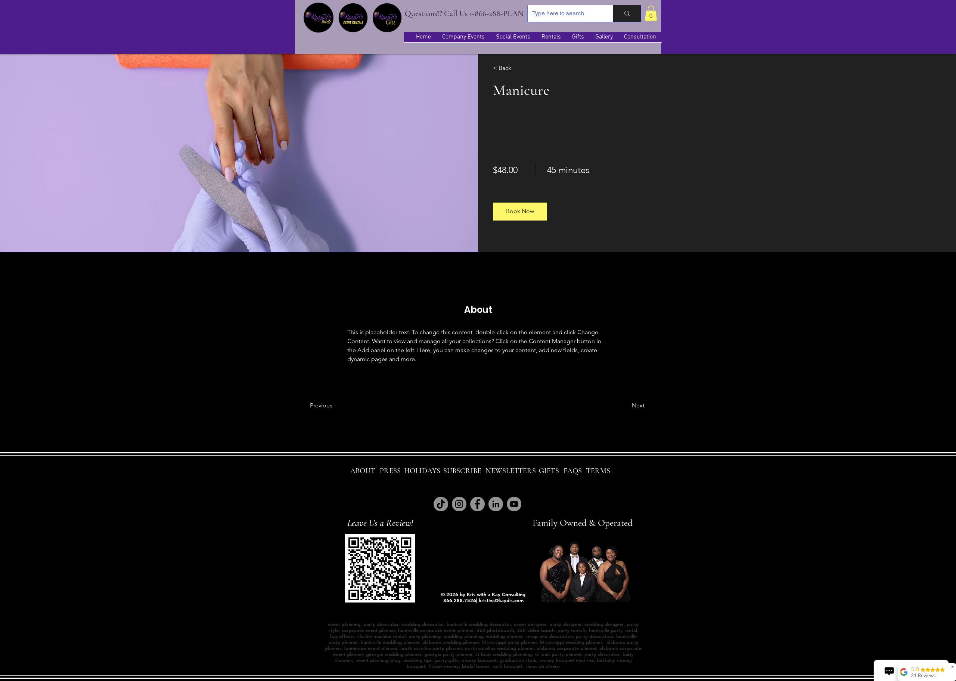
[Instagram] (459, 504)
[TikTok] (441, 504)
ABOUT (362, 470)
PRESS (390, 470)
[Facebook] (477, 504)
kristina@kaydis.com (501, 600)
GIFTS (549, 470)
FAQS (573, 470)
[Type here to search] (627, 13)
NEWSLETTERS (510, 470)
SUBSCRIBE (462, 470)
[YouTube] (514, 504)
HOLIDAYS (422, 470)
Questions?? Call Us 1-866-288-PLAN (464, 13)
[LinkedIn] (495, 504)
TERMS (598, 470)
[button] (651, 13)
